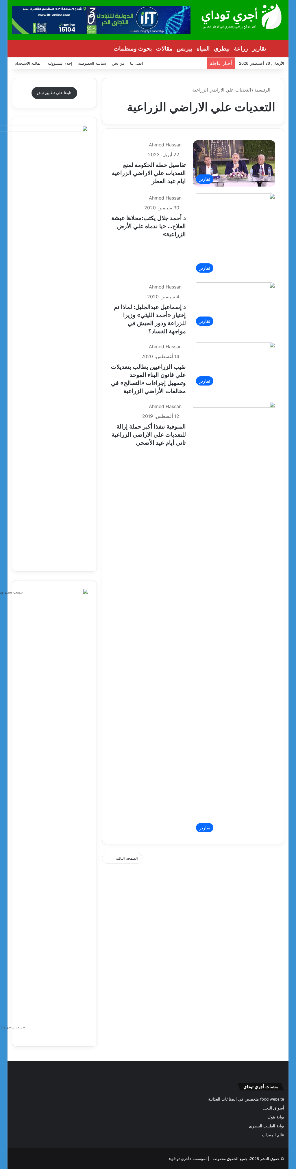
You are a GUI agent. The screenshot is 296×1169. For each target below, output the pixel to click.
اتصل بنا (136, 63)
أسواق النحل (273, 1108)
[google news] (15, 1158)
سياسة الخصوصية (92, 63)
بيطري (222, 48)
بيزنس (185, 48)
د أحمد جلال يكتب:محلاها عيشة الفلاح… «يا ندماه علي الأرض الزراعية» (148, 226)
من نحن (118, 63)
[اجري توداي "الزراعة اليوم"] (241, 16)
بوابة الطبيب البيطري (266, 1126)
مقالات (164, 48)
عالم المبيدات (273, 1135)
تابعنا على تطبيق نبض (54, 92)
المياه (203, 48)
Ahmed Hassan (165, 145)
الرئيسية (263, 90)
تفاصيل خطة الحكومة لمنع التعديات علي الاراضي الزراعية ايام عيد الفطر (149, 173)
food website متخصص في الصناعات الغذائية (246, 1099)
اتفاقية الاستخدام (28, 63)
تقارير (259, 48)
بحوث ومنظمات (133, 48)
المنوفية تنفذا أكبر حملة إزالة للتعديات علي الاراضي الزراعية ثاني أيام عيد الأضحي (149, 434)
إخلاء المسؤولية (59, 63)
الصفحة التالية (127, 858)
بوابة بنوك (275, 1117)
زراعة (241, 48)
